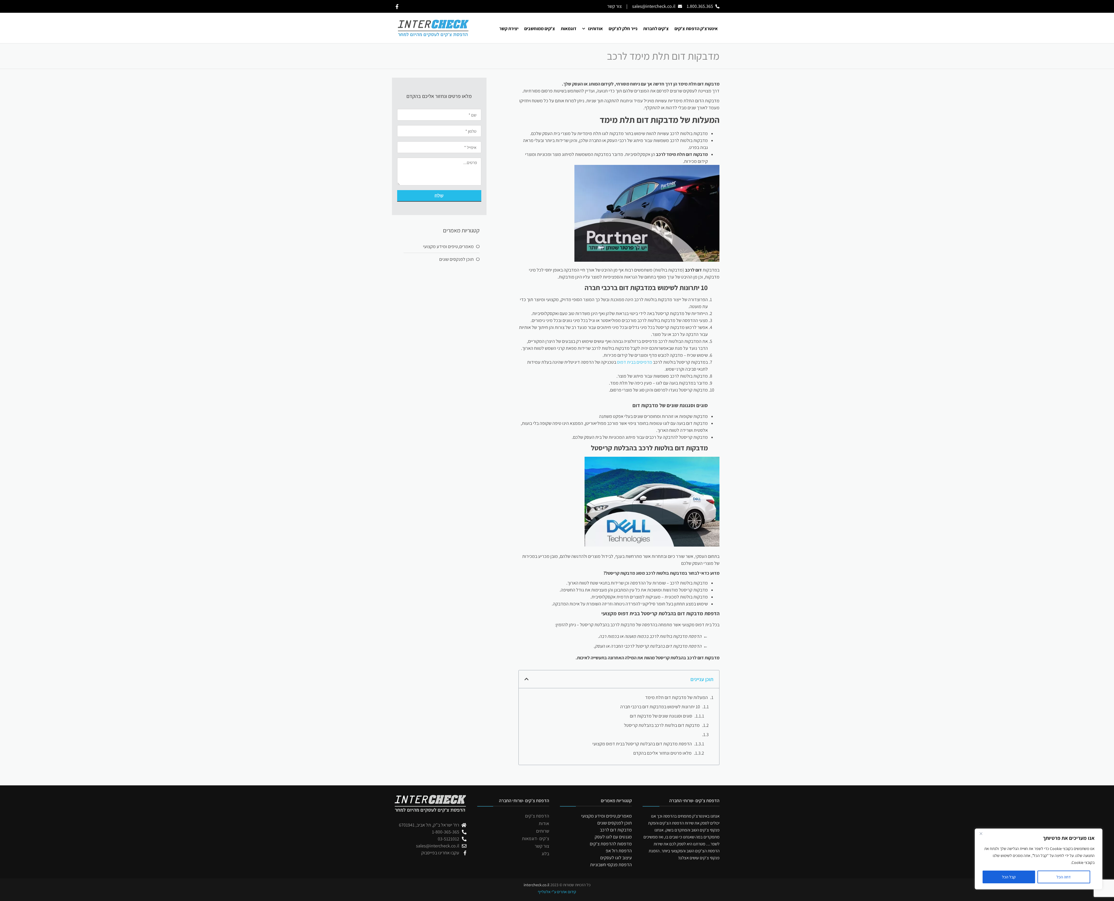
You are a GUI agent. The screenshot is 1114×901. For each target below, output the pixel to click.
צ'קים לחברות (656, 29)
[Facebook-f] (397, 6)
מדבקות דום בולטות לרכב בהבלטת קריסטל (662, 725)
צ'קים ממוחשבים (539, 29)
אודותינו (595, 29)
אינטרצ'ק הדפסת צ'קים (696, 29)
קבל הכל (1009, 877)
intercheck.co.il (536, 884)
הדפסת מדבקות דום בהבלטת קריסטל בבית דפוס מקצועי (642, 744)
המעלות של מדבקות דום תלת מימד (676, 697)
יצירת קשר (508, 29)
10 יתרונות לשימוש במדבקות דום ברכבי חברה (660, 707)
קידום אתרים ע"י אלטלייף (557, 891)
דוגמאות (568, 29)
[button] (527, 679)
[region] (1038, 859)
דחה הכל (1064, 877)
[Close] (980, 833)
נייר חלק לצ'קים (623, 29)
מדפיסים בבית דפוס (634, 362)
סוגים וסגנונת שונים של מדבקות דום (661, 716)
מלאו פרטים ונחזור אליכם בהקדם (662, 753)
